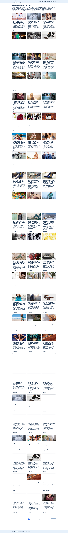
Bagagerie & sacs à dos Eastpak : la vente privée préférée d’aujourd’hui (34, 303)
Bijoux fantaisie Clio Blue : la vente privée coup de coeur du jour (48, 282)
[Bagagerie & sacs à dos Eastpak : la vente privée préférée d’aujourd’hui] (34, 297)
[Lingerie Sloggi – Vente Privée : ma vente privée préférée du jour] (34, 155)
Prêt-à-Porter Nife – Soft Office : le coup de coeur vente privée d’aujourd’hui (34, 62)
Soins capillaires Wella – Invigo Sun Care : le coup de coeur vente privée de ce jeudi (19, 343)
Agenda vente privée (42, 1)
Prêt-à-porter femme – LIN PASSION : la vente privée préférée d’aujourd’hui (33, 102)
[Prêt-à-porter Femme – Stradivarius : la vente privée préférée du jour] (49, 356)
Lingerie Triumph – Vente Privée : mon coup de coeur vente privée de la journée (19, 503)
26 (39, 519)
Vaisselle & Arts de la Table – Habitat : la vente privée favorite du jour (34, 282)
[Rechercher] (55, 1)
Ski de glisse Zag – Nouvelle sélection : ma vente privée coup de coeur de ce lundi (19, 181)
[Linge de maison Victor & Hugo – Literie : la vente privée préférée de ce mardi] (34, 477)
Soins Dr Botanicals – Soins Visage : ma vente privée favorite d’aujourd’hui (49, 122)
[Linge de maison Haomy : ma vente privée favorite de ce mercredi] (34, 337)
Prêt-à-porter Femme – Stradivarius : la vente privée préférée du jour (48, 363)
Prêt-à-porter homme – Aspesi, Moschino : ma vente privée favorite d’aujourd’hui (19, 363)
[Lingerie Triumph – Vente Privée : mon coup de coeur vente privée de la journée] (19, 497)
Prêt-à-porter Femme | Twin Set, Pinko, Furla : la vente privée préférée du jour (34, 122)
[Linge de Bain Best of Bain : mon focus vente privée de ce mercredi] (19, 438)
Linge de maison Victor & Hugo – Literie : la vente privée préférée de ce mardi (34, 483)
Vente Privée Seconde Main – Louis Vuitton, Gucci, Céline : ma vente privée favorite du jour (49, 303)
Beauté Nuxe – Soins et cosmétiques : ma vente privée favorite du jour (48, 243)
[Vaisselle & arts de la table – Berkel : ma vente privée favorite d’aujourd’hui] (34, 256)
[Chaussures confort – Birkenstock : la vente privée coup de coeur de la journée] (34, 457)
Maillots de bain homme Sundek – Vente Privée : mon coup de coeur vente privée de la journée (19, 324)
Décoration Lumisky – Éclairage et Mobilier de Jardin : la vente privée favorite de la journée (34, 324)
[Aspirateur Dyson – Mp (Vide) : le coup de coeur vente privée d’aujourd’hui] (19, 236)
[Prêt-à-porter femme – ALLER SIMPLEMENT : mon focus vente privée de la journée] (19, 216)
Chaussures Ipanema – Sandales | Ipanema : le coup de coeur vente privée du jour (19, 142)
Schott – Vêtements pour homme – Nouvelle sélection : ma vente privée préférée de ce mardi (49, 161)
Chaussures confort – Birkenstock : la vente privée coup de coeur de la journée (33, 463)
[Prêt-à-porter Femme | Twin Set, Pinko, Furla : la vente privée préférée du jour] (34, 116)
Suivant (53, 519)
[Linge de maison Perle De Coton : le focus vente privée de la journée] (34, 16)
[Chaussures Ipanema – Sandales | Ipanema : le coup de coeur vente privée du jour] (19, 136)
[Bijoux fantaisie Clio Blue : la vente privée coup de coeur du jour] (49, 275)
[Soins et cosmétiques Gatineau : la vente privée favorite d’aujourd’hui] (49, 418)
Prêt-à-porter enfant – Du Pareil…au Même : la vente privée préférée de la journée (18, 22)
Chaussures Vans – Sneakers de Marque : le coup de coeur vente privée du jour (19, 161)
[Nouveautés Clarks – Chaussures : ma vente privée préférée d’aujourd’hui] (34, 136)
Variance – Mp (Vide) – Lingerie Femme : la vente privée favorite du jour (49, 22)
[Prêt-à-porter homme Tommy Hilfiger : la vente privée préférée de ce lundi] (34, 438)
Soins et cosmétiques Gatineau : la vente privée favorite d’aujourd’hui (49, 424)
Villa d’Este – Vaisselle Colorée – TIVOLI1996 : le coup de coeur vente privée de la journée (19, 202)
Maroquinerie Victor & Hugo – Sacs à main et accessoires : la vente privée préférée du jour (48, 343)
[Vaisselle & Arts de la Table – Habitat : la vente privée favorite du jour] (34, 275)
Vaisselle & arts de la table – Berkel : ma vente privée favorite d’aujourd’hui (34, 262)
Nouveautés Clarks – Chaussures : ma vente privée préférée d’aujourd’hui (33, 142)
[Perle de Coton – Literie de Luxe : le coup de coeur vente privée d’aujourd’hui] (19, 398)
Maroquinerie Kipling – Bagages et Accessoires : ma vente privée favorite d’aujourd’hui (19, 424)
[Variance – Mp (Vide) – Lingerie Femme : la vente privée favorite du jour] (49, 16)
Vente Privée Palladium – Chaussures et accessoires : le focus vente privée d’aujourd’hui (34, 222)
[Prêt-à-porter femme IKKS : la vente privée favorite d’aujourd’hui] (19, 377)
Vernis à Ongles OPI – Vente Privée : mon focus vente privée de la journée (48, 503)
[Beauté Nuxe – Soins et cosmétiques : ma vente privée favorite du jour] (49, 236)
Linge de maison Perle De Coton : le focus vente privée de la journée (34, 22)
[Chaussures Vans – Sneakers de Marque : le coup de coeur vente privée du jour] (19, 155)
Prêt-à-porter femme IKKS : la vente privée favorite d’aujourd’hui (18, 383)
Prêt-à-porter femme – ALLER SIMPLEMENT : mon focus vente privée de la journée (19, 222)
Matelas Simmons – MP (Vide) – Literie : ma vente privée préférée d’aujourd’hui (48, 262)
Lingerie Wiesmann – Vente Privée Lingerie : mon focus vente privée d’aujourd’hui (48, 142)
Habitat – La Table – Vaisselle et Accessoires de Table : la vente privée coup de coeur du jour (48, 444)
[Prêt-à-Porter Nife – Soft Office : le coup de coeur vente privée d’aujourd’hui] (34, 56)
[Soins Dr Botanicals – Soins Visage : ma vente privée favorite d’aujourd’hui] (49, 116)
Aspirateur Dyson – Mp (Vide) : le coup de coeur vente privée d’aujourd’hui (19, 243)
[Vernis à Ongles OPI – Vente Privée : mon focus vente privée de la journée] (49, 497)
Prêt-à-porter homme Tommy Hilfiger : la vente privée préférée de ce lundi (34, 444)
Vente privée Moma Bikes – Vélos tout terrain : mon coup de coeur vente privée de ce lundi (49, 102)
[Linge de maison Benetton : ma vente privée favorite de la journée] (19, 35)
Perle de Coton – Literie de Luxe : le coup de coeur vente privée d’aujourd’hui (19, 404)
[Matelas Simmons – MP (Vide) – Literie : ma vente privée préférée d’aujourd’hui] (49, 256)
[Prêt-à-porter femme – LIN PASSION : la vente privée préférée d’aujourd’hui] (34, 96)
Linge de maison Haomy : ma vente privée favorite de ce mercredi (33, 343)
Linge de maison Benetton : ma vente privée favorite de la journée (19, 42)
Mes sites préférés (50, 1)
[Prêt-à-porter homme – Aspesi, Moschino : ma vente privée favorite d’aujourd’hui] (19, 356)
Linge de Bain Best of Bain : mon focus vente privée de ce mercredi (19, 444)
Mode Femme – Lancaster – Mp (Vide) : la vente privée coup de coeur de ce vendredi (48, 324)
